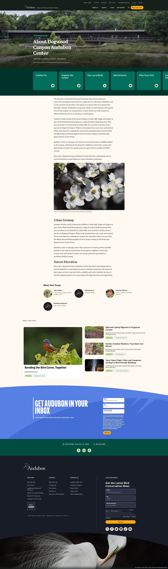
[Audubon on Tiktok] (125, 529)
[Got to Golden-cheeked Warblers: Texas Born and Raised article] (115, 350)
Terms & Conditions (112, 428)
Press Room (52, 488)
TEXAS (29, 375)
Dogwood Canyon (42, 35)
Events (112, 7)
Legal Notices (49, 515)
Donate (134, 2)
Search (128, 7)
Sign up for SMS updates (56, 494)
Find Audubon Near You (124, 2)
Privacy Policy (110, 416)
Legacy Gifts (74, 491)
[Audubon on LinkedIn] (121, 529)
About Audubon (88, 2)
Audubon (34, 466)
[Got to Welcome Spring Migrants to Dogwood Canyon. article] (115, 333)
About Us (95, 7)
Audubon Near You (76, 482)
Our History (31, 485)
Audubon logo (29, 6)
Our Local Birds (95, 75)
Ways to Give (112, 2)
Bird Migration (120, 354)
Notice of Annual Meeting (35, 493)
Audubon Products (76, 485)
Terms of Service (119, 416)
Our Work (96, 2)
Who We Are (31, 482)
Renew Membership (76, 494)
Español (141, 2)
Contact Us (41, 75)
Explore (104, 7)
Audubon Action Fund (34, 499)
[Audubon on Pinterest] (130, 529)
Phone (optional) (108, 410)
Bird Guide (103, 2)
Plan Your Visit (137, 7)
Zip (105, 404)
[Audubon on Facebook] (112, 529)
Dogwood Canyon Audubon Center (47, 7)
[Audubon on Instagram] (107, 529)
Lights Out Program (122, 370)
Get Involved (120, 7)
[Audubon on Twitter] (116, 529)
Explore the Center (67, 76)
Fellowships (52, 485)
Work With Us (53, 482)
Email (105, 399)
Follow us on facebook (78, 450)
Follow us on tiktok (89, 450)
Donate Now (74, 488)
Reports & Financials (33, 496)
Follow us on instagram (84, 450)
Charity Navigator (31, 506)
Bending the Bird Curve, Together (53, 352)
